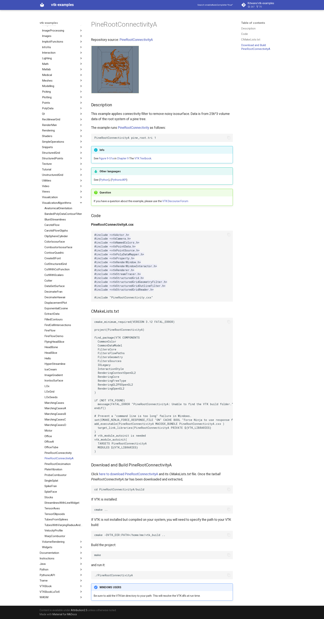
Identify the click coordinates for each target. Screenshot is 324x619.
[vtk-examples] (42, 5)
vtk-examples (49, 23)
